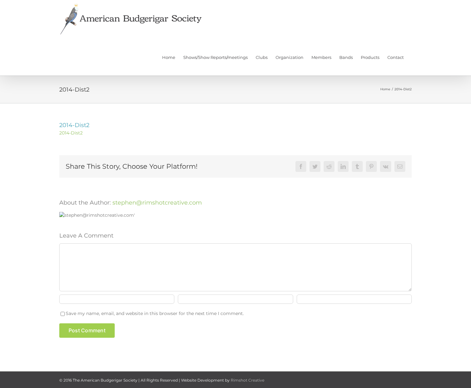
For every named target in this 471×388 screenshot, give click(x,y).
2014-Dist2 (71, 133)
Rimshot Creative (247, 380)
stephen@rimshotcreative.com (157, 202)
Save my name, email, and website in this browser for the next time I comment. (155, 313)
